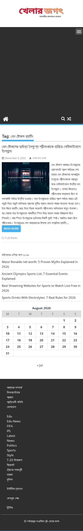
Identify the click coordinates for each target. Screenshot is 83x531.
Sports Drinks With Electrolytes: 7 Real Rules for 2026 (39, 297)
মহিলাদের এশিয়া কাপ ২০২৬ (15, 255)
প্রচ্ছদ (10, 397)
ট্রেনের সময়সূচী (14, 470)
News (11, 440)
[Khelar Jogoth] (5, 118)
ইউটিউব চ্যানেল (15, 489)
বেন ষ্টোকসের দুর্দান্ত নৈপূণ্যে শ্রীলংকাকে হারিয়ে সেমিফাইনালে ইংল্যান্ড (41, 149)
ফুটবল (10, 479)
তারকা (10, 474)
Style (10, 455)
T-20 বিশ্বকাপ (11, 238)
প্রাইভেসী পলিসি (15, 402)
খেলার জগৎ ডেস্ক (39, 158)
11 (19, 333)
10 (7, 333)
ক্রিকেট (10, 465)
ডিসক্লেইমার (13, 392)
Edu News (14, 421)
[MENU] (79, 31)
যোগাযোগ (11, 407)
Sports (11, 450)
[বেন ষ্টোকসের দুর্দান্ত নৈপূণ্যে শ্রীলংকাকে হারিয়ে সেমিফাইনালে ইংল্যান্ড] (25, 165)
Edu (9, 416)
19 (30, 340)
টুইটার (10, 507)
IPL (9, 431)
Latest (11, 436)
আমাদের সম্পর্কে (14, 387)
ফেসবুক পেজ (13, 498)
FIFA (10, 426)
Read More (11, 228)
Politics (12, 445)
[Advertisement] (41, 70)
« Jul (40, 365)
